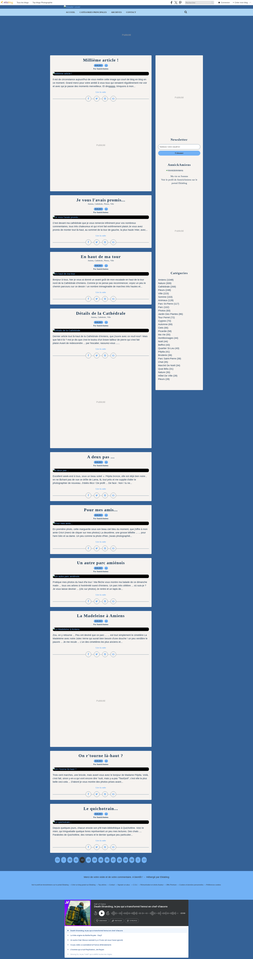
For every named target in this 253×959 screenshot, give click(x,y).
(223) (163, 293)
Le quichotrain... (101, 808)
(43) (164, 345)
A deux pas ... (101, 456)
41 (76, 860)
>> (144, 860)
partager (118, 920)
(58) (165, 331)
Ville (112, 204)
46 (107, 860)
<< (57, 860)
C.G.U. (135, 885)
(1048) (166, 279)
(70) (164, 321)
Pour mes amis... (101, 509)
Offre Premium (171, 885)
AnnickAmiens (184, 179)
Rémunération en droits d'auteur (152, 885)
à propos (133, 920)
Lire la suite (101, 92)
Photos (106, 204)
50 (132, 860)
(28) (167, 375)
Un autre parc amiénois (101, 562)
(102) (163, 307)
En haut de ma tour (101, 256)
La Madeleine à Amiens (101, 615)
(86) (170, 314)
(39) (165, 355)
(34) (169, 365)
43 (88, 860)
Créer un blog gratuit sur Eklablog (83, 885)
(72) (166, 317)
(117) (168, 303)
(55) (164, 334)
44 (94, 860)
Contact (131, 12)
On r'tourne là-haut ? (101, 755)
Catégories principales (93, 12)
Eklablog (164, 877)
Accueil (70, 12)
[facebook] (171, 2)
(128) (166, 300)
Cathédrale (99, 204)
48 (119, 860)
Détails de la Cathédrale (101, 313)
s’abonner (103, 920)
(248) (164, 290)
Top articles (102, 885)
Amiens (90, 204)
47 (113, 860)
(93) (164, 310)
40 (70, 860)
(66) (163, 327)
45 (101, 860)
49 (125, 860)
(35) (163, 362)
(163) (165, 297)
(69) (165, 324)
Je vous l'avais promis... (100, 200)
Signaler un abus (124, 885)
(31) (165, 369)
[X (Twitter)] (175, 2)
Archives (116, 12)
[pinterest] (180, 2)
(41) (164, 351)
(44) (168, 338)
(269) (167, 286)
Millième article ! (101, 60)
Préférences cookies (213, 885)
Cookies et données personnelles (191, 885)
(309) (164, 283)
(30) (164, 372)
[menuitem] (70, 12)
